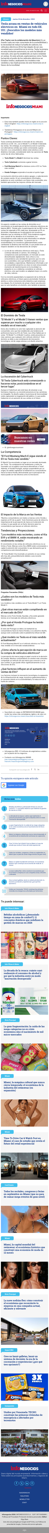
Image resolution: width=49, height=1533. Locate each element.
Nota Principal (10, 1020)
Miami (6, 19)
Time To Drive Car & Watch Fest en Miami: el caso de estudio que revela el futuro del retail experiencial (26, 844)
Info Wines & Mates (12, 908)
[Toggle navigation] (45, 10)
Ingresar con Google (16, 785)
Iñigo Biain (24, 1519)
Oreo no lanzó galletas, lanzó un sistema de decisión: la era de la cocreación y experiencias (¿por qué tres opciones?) (26, 881)
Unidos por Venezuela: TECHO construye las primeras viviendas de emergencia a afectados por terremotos (26, 890)
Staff (24, 1502)
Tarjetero (24, 1496)
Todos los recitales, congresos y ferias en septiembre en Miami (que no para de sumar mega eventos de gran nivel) (27, 853)
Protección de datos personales (30, 1517)
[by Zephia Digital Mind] (24, 1530)
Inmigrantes (9, 1406)
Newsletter (25, 1499)
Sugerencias (24, 1493)
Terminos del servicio (28, 1524)
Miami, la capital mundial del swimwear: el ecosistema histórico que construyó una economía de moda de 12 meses (26, 863)
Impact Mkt (9, 1350)
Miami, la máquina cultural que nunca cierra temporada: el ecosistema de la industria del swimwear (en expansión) (27, 835)
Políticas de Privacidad (10, 1517)
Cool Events (9, 1185)
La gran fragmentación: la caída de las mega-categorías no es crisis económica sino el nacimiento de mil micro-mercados (27, 826)
